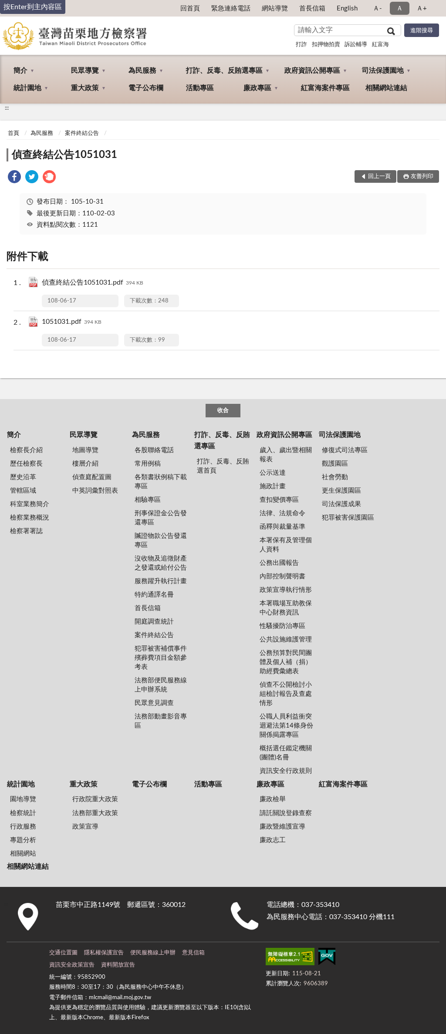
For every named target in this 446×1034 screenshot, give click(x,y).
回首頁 (190, 8)
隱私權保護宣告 (104, 953)
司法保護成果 (341, 504)
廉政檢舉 (273, 799)
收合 (223, 410)
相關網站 (23, 853)
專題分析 (23, 840)
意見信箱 (193, 953)
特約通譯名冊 (154, 594)
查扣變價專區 (279, 500)
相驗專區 (148, 500)
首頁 (13, 133)
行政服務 (23, 826)
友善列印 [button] (422, 176)
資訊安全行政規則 (286, 771)
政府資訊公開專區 (312, 70)
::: (7, 108)
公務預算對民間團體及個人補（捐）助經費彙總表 (286, 662)
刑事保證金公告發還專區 (161, 518)
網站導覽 (275, 8)
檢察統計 (23, 813)
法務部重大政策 (95, 813)
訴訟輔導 (356, 44)
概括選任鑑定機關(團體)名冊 (286, 753)
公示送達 (273, 473)
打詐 (301, 44)
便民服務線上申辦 (153, 953)
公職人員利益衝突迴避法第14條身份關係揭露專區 (286, 725)
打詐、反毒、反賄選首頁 (223, 466)
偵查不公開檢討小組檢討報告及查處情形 (286, 694)
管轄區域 (23, 490)
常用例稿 (148, 463)
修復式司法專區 (345, 450)
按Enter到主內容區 (32, 6)
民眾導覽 (85, 70)
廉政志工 (273, 840)
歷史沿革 (23, 477)
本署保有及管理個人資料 (286, 545)
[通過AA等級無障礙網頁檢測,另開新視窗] (290, 958)
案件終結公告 (82, 133)
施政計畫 (273, 486)
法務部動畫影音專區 (161, 721)
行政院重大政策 (95, 799)
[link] (14, 178)
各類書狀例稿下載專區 (161, 482)
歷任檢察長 (26, 463)
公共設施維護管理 (286, 639)
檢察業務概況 (29, 517)
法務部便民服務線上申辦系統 (161, 685)
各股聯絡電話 (154, 450)
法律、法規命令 (282, 513)
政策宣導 (85, 826)
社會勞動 (335, 477)
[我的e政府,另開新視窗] (326, 958)
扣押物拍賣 (326, 44)
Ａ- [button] (377, 8)
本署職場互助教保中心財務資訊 (286, 608)
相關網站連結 (386, 87)
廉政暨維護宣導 (282, 826)
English (347, 8)
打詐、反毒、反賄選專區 (224, 70)
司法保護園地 (383, 70)
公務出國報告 (279, 563)
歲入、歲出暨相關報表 (286, 455)
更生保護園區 (341, 490)
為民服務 (142, 70)
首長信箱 (312, 8)
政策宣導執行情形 (286, 590)
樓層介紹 (85, 463)
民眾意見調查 (154, 703)
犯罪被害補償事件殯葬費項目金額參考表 (161, 657)
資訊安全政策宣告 (72, 965)
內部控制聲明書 (282, 576)
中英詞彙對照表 (95, 490)
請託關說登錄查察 (286, 813)
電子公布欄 (145, 87)
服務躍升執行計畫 (161, 581)
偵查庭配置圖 (92, 477)
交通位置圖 (63, 953)
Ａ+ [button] (421, 8)
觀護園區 (335, 463)
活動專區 (200, 87)
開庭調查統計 (154, 621)
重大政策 (85, 87)
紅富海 (380, 44)
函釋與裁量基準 (282, 527)
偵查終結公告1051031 (64, 155)
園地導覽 (23, 799)
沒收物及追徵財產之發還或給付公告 (161, 563)
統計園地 (27, 87)
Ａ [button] (399, 8)
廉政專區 (257, 87)
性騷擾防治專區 (282, 626)
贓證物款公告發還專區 (161, 540)
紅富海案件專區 (325, 87)
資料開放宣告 (118, 965)
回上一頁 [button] (379, 176)
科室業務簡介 (29, 504)
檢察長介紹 (26, 450)
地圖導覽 (85, 450)
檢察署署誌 (26, 531)
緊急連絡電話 (230, 8)
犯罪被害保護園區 (348, 517)
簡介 (20, 70)
